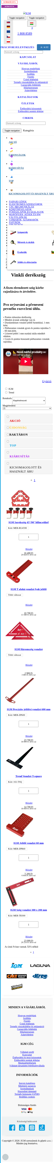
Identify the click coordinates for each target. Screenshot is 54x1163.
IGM (11, 389)
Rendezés (7, 398)
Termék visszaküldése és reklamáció (31, 82)
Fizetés (30, 76)
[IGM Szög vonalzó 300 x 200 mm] (20, 905)
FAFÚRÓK (14, 222)
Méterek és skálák (25, 242)
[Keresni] (47, 123)
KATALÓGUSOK (28, 97)
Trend (11, 392)
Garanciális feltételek (31, 85)
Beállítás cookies (27, 1097)
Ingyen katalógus (27, 1083)
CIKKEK (28, 118)
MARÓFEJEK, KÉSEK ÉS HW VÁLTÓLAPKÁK (25, 215)
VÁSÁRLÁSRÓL (28, 63)
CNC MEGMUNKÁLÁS (21, 206)
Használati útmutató (27, 1091)
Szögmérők (22, 232)
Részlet (29, 549)
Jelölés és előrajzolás (27, 262)
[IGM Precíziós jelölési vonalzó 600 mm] (20, 704)
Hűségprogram (31, 87)
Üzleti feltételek (30, 79)
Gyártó (46, 381)
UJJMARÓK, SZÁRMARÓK (23, 219)
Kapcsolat (27, 1054)
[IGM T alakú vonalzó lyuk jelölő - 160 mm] (20, 584)
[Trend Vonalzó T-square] (20, 771)
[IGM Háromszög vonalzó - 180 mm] (20, 644)
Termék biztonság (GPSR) (27, 1094)
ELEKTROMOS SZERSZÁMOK (25, 204)
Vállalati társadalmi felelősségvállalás (27, 1065)
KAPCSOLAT (28, 57)
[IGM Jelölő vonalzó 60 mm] (20, 838)
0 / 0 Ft (45, 47)
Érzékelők (22, 252)
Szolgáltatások (31, 71)
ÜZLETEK (27, 103)
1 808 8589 (24, 33)
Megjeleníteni (9, 405)
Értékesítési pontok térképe (31, 111)
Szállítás (31, 74)
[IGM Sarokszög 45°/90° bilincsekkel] (20, 517)
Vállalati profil (27, 1052)
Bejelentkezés (22, 47)
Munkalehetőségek (27, 1063)
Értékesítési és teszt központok (27, 1057)
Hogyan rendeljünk (31, 68)
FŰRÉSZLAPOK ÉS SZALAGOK (26, 212)
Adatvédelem (30, 90)
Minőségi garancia (27, 1086)
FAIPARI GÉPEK (18, 201)
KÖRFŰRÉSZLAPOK (20, 209)
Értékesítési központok (31, 108)
